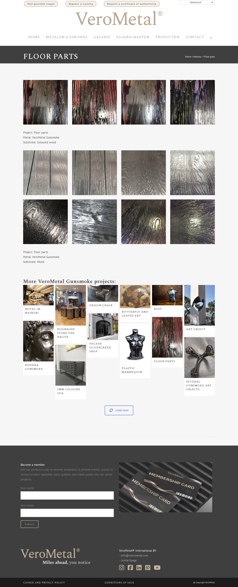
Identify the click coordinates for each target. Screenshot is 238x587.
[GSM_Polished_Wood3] (45, 221)
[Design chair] (103, 293)
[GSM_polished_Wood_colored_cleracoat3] (192, 102)
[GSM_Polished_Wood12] (143, 221)
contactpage (129, 560)
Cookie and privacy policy (44, 583)
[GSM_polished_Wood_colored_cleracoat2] (45, 102)
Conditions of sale (119, 583)
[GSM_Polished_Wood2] (143, 172)
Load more (122, 410)
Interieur (197, 56)
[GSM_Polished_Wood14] (192, 221)
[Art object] (199, 305)
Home (188, 56)
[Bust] (167, 295)
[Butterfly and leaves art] (135, 296)
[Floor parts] (167, 337)
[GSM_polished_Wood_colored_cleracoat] (143, 102)
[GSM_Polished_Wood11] (94, 221)
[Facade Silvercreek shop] (103, 326)
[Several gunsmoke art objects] (199, 357)
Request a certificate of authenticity (131, 3)
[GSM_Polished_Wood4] (94, 172)
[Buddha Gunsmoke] (38, 341)
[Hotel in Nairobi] (38, 295)
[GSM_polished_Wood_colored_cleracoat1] (94, 102)
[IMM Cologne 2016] (70, 365)
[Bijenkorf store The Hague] (70, 305)
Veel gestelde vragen (41, 3)
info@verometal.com (134, 555)
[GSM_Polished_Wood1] (192, 172)
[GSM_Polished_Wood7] (45, 172)
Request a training (81, 3)
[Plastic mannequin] (135, 344)
